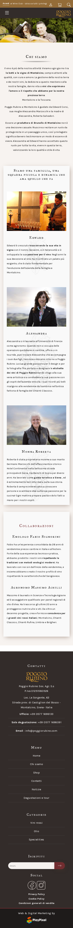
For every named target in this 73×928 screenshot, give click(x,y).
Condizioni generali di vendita (36, 903)
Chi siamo (36, 764)
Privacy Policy (36, 894)
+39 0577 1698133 (36, 714)
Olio (36, 831)
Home (36, 755)
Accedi (6, 3)
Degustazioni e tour (36, 797)
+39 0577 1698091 (36, 722)
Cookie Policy (36, 898)
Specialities (36, 839)
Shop (36, 772)
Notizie (36, 789)
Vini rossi (36, 822)
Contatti (36, 780)
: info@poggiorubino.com (36, 730)
